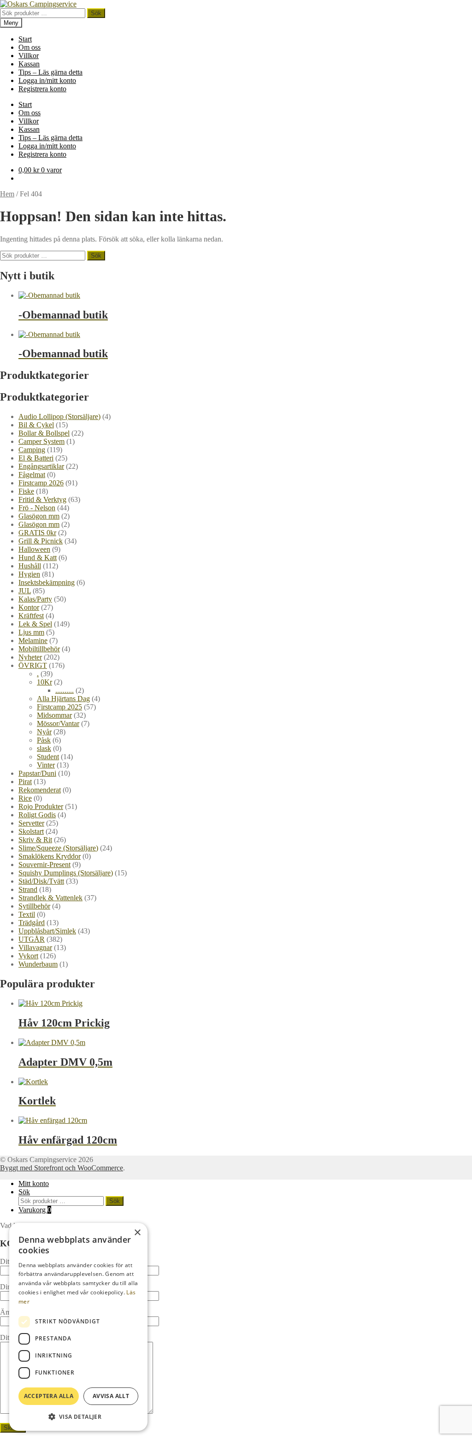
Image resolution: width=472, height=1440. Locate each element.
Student (48, 757)
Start (25, 39)
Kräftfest (31, 616)
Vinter (46, 765)
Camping (31, 450)
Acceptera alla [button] (49, 1396)
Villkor (28, 55)
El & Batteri (35, 458)
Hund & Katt (37, 557)
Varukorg (34, 1210)
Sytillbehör (34, 906)
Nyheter (30, 657)
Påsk (44, 740)
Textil (26, 914)
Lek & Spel (35, 624)
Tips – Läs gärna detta (50, 72)
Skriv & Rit (35, 840)
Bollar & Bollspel (44, 433)
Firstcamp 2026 (41, 483)
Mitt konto (33, 1183)
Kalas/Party (35, 599)
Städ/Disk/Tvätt (41, 881)
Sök (96, 13)
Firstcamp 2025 (59, 707)
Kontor (28, 607)
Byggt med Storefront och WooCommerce (61, 1168)
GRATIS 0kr (37, 533)
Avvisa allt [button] (111, 1396)
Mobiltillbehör (39, 649)
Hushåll (29, 566)
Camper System (41, 441)
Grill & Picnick (40, 541)
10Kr (44, 682)
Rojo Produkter (40, 806)
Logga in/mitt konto (47, 80)
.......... (64, 690)
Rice (25, 798)
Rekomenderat (39, 790)
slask (44, 748)
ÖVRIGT (32, 665)
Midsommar (54, 715)
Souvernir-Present (44, 864)
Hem (7, 194)
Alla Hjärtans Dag (63, 698)
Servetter (31, 823)
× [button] (137, 1232)
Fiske (26, 491)
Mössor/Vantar (58, 723)
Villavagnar (35, 947)
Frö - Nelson (36, 508)
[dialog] (78, 1327)
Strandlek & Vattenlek (50, 898)
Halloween (34, 549)
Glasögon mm (38, 516)
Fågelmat (31, 474)
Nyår (44, 732)
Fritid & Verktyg (42, 499)
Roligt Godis (37, 815)
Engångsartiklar (41, 466)
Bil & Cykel (36, 425)
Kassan (29, 64)
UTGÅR (31, 939)
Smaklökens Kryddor (49, 856)
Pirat (25, 781)
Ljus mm (31, 632)
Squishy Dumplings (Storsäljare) (65, 873)
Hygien (29, 574)
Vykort (28, 956)
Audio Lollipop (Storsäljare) (59, 416)
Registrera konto (42, 89)
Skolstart (31, 831)
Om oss (29, 47)
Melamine (32, 640)
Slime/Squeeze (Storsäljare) (58, 848)
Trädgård (31, 923)
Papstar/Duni (37, 773)
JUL (24, 591)
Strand (27, 889)
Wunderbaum (38, 964)
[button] (78, 1416)
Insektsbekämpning (46, 582)
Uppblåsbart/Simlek (47, 931)
